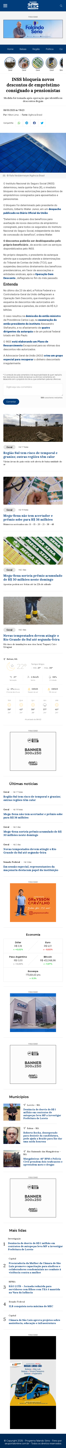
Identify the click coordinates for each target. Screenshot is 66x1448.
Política (49, 49)
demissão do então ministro (43, 316)
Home (10, 49)
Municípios (19, 1097)
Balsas (23, 49)
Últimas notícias (23, 784)
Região (36, 49)
